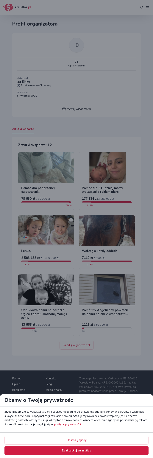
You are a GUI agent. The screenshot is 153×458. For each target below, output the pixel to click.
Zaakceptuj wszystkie (76, 450)
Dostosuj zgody (77, 440)
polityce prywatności (67, 424)
